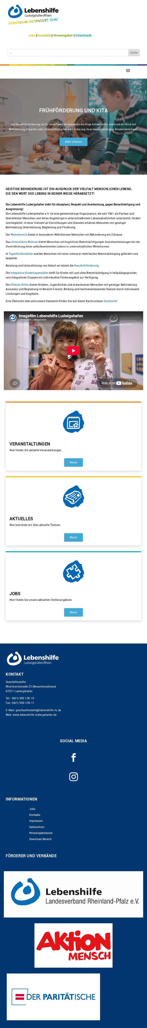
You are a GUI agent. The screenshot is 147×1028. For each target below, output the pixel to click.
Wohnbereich (19, 234)
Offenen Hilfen (20, 284)
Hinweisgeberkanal (40, 833)
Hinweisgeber (63, 35)
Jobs (31, 35)
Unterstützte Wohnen (24, 241)
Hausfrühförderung (86, 265)
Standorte (110, 301)
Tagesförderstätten (21, 253)
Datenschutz (36, 827)
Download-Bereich (40, 839)
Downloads (83, 35)
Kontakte (44, 35)
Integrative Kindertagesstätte (29, 272)
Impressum (36, 821)
